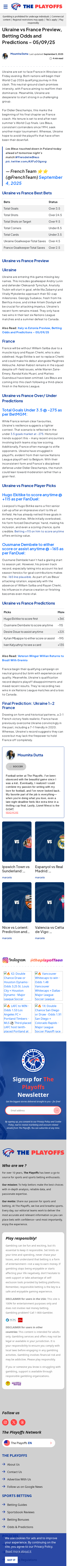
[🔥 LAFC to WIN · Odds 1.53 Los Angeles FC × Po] (18, 1018)
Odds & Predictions (20, 1527)
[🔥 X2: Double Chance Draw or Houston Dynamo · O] (18, 986)
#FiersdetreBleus (27, 157)
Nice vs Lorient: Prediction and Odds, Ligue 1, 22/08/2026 (15, 933)
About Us (13, 1464)
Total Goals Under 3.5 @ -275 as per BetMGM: (32, 412)
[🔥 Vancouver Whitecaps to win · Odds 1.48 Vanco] (49, 986)
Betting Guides (17, 1505)
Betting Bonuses (18, 1520)
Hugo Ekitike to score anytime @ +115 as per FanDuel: (32, 496)
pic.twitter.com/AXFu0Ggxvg (26, 161)
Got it (11, 1560)
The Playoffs (14, 1455)
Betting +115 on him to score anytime (39, 531)
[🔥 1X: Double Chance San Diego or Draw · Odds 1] (49, 1018)
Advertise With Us (19, 1479)
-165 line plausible (19, 576)
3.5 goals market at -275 (27, 433)
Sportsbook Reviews (20, 1512)
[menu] (5, 6)
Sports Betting (17, 1495)
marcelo (7, 877)
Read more (12, 812)
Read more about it (18, 1551)
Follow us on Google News (25, 1487)
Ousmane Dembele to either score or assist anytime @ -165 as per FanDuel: (33, 548)
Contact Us (14, 1472)
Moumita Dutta (19, 53)
